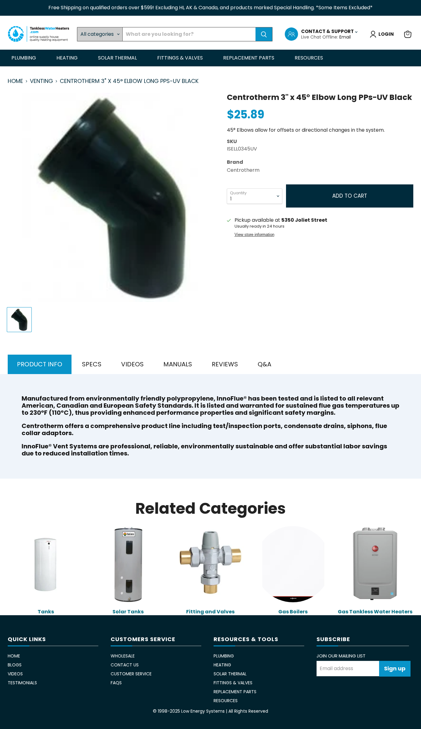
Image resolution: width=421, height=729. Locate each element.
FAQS (116, 683)
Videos (15, 674)
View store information (254, 235)
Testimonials (22, 683)
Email (345, 37)
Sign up (395, 668)
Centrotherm (243, 170)
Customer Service (131, 674)
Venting (41, 81)
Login (386, 34)
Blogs (15, 665)
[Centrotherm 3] (19, 319)
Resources (309, 57)
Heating (67, 57)
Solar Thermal (118, 57)
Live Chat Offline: (320, 37)
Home (15, 81)
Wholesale (123, 656)
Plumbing (24, 57)
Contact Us (125, 665)
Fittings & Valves (180, 57)
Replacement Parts (249, 57)
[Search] (263, 34)
